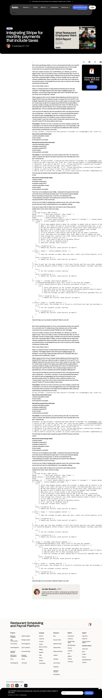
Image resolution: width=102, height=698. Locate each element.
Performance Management (13, 656)
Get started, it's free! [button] (80, 7)
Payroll (23, 659)
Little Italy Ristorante (86, 659)
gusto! (83, 651)
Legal (40, 655)
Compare (41, 641)
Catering (70, 659)
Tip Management (14, 663)
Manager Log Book (26, 639)
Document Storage (26, 651)
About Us (41, 636)
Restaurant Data (56, 647)
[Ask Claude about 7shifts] (12, 685)
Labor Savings (56, 663)
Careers (41, 644)
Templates (55, 659)
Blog (54, 636)
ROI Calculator (56, 674)
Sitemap (41, 660)
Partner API (84, 638)
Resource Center (57, 639)
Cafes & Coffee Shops (71, 642)
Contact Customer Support (86, 642)
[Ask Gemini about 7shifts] (21, 685)
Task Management (14, 647)
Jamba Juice (85, 648)
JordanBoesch (18, 46)
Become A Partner (43, 647)
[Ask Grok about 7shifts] (25, 685)
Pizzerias (70, 648)
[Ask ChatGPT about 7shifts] (8, 685)
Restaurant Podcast (57, 651)
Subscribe (89, 693)
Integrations (56, 666)
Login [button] (92, 7)
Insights (9, 28)
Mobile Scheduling (26, 636)
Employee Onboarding (24, 656)
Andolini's (84, 662)
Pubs (69, 653)
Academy (55, 655)
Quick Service (71, 636)
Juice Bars (70, 650)
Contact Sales (42, 663)
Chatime (84, 654)
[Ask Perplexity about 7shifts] (16, 685)
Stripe (70, 69)
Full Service (70, 638)
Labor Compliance (26, 647)
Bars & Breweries (71, 645)
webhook (65, 90)
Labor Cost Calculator (55, 671)
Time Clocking (13, 643)
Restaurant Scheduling (12, 636)
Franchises (70, 661)
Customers (41, 638)
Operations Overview (12, 652)
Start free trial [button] (91, 87)
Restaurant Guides (57, 643)
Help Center (84, 636)
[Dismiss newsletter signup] (99, 688)
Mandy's (84, 657)
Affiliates (41, 649)
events (70, 90)
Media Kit (41, 652)
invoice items (49, 115)
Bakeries (70, 656)
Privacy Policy (23, 695)
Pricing (40, 657)
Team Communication (14, 640)
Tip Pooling (24, 663)
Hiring (11, 659)
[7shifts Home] (15, 7)
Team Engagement (26, 643)
